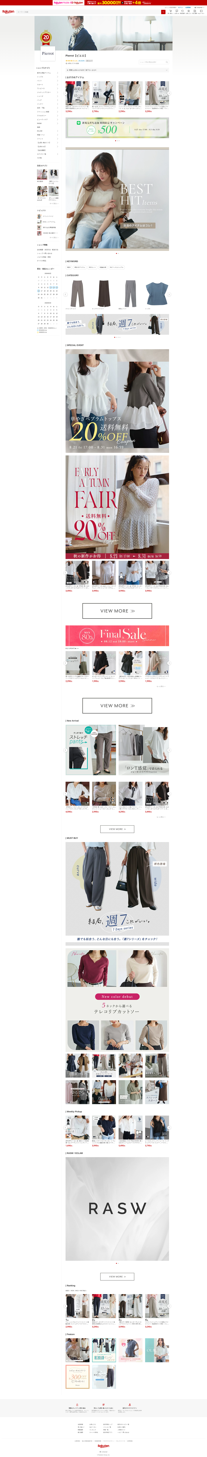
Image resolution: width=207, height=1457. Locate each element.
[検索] (163, 12)
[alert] (117, 70)
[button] (199, 7)
